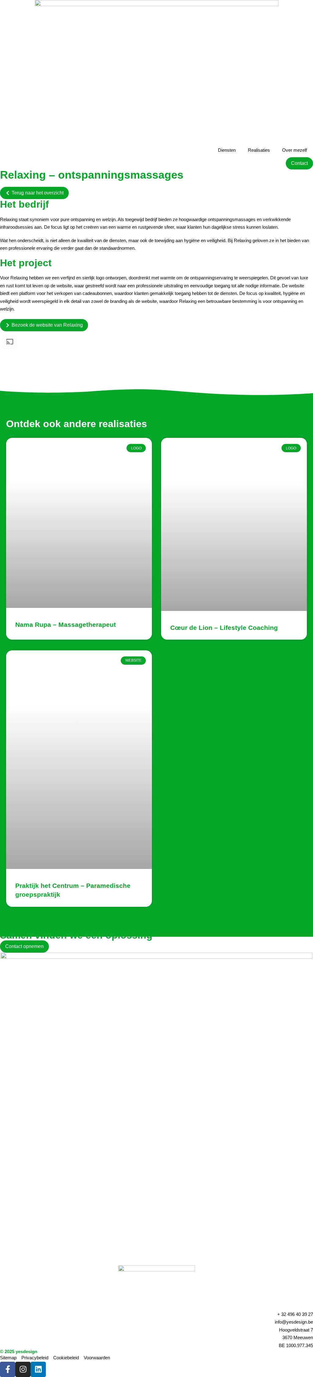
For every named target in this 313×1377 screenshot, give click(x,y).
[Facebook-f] (7, 1369)
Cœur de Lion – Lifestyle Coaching (224, 627)
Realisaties (259, 150)
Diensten (227, 150)
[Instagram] (23, 1369)
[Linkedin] (38, 1369)
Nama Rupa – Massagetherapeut (65, 624)
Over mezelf (294, 150)
